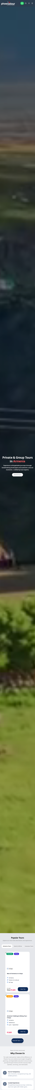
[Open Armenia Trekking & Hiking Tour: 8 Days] (17, 1003)
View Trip (22, 989)
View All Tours (16, 1040)
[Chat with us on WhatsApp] (22, 3)
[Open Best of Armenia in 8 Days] (17, 961)
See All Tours (17, 475)
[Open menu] (32, 3)
